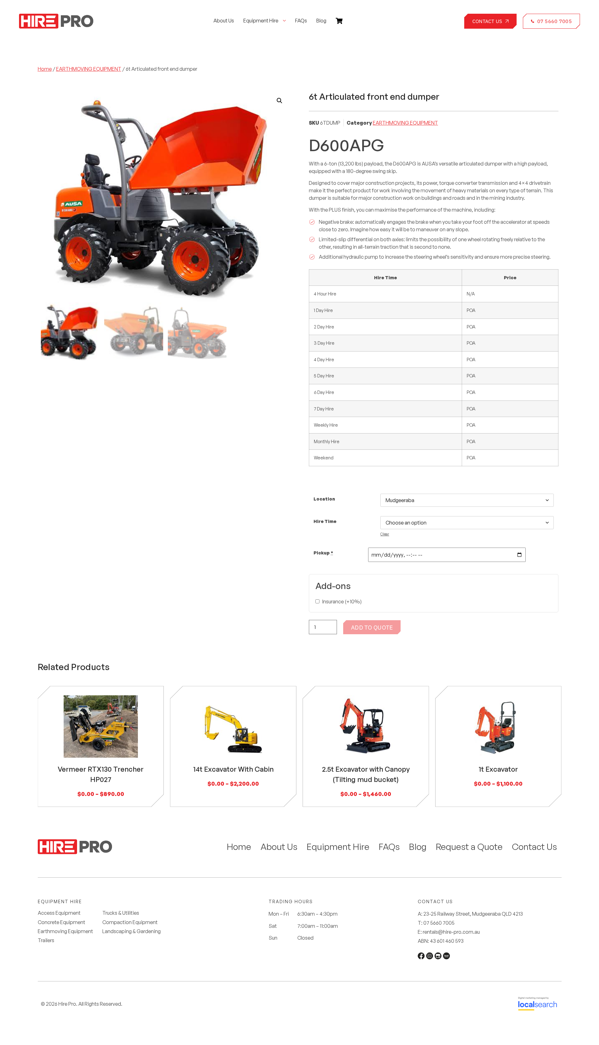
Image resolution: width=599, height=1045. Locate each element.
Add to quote (372, 627)
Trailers (46, 940)
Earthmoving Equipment (65, 931)
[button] (279, 100)
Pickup (323, 552)
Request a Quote (469, 846)
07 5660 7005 (439, 923)
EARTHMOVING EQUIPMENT (88, 69)
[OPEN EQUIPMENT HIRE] (284, 20)
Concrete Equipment (61, 922)
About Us (279, 846)
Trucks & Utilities (120, 913)
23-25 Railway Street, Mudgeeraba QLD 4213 (473, 914)
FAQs (389, 846)
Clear (384, 534)
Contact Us (534, 846)
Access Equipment (59, 913)
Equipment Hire (338, 846)
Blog (417, 846)
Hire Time (325, 521)
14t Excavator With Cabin (233, 769)
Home (45, 69)
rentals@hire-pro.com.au (451, 932)
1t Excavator (498, 769)
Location (324, 498)
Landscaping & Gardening (131, 931)
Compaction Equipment (130, 922)
